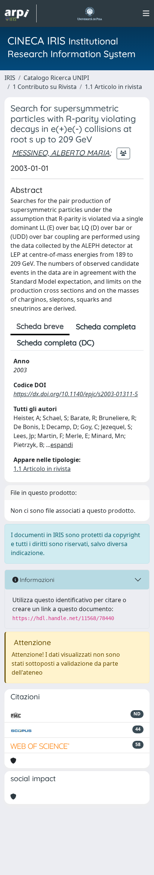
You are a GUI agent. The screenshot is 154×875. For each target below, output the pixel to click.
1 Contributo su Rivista (45, 87)
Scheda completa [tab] (106, 326)
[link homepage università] (89, 13)
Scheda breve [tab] (40, 326)
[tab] (107, 343)
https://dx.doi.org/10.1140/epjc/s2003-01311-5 (75, 394)
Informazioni (36, 579)
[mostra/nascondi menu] (146, 13)
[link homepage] (20, 13)
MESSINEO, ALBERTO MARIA (61, 152)
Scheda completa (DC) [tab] (55, 342)
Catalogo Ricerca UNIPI (56, 78)
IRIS (9, 78)
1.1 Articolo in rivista (113, 87)
